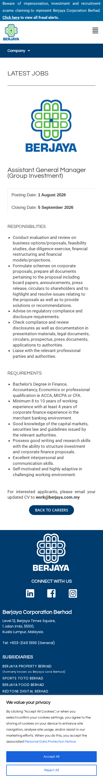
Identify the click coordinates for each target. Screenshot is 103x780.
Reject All (51, 770)
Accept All (52, 756)
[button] (95, 30)
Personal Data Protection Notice (50, 741)
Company (16, 51)
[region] (51, 737)
